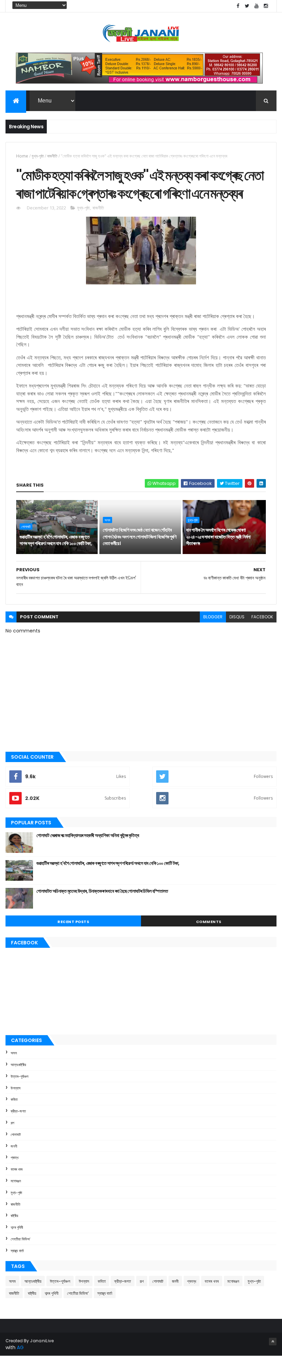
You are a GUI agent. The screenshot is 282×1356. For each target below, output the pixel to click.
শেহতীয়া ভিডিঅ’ (20, 1239)
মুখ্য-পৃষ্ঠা (38, 156)
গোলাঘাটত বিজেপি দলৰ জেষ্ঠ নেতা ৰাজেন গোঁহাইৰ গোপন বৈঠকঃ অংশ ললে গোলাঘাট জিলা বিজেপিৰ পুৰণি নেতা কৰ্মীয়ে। (139, 537)
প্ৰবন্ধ (15, 1157)
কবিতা (14, 1099)
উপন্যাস (16, 1088)
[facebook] (238, 6)
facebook (262, 617)
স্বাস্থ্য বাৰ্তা (17, 1251)
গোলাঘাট (26, 526)
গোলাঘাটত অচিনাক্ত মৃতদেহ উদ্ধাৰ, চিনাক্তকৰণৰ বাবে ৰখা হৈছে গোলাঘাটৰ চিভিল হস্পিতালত (102, 891)
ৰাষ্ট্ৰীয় (14, 1215)
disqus (237, 617)
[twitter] (247, 6)
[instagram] (266, 6)
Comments (208, 921)
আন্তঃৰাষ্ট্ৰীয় (18, 1064)
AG (20, 1347)
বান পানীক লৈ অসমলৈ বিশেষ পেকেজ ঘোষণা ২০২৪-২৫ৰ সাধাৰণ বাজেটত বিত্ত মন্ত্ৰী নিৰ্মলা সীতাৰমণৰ (218, 537)
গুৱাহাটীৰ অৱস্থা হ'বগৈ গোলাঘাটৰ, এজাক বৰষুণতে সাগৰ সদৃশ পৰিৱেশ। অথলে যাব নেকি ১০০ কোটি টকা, (56, 540)
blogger (213, 617)
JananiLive (42, 1341)
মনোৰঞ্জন (16, 1181)
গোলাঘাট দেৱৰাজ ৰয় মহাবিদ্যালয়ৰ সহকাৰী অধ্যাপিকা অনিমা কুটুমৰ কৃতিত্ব (87, 835)
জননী (14, 1146)
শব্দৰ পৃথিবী (17, 1227)
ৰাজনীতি (52, 156)
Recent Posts (73, 921)
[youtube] (256, 6)
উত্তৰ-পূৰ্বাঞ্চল (20, 1076)
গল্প (12, 1123)
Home (22, 156)
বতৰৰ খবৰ (16, 1169)
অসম (107, 520)
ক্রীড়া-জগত (18, 1111)
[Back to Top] (272, 1341)
